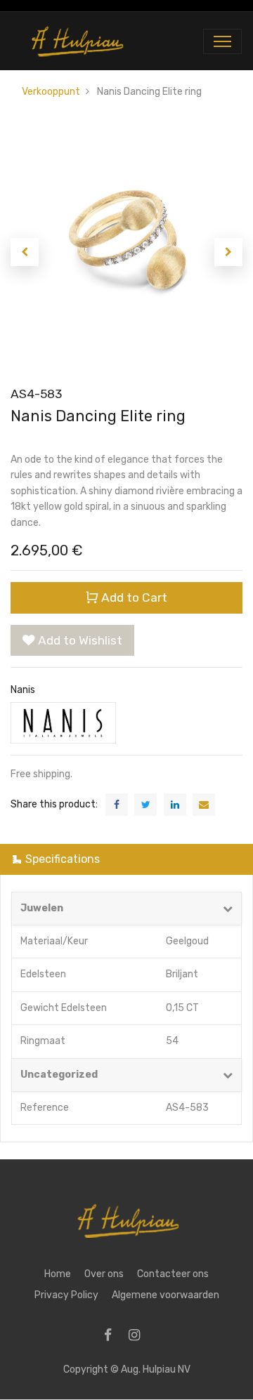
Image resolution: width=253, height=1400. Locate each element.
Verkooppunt (51, 92)
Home (57, 1274)
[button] (25, 252)
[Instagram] (139, 1336)
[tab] (126, 859)
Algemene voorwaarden (165, 1295)
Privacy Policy (66, 1295)
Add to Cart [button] (132, 597)
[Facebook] (112, 1336)
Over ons (104, 1274)
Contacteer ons (173, 1274)
